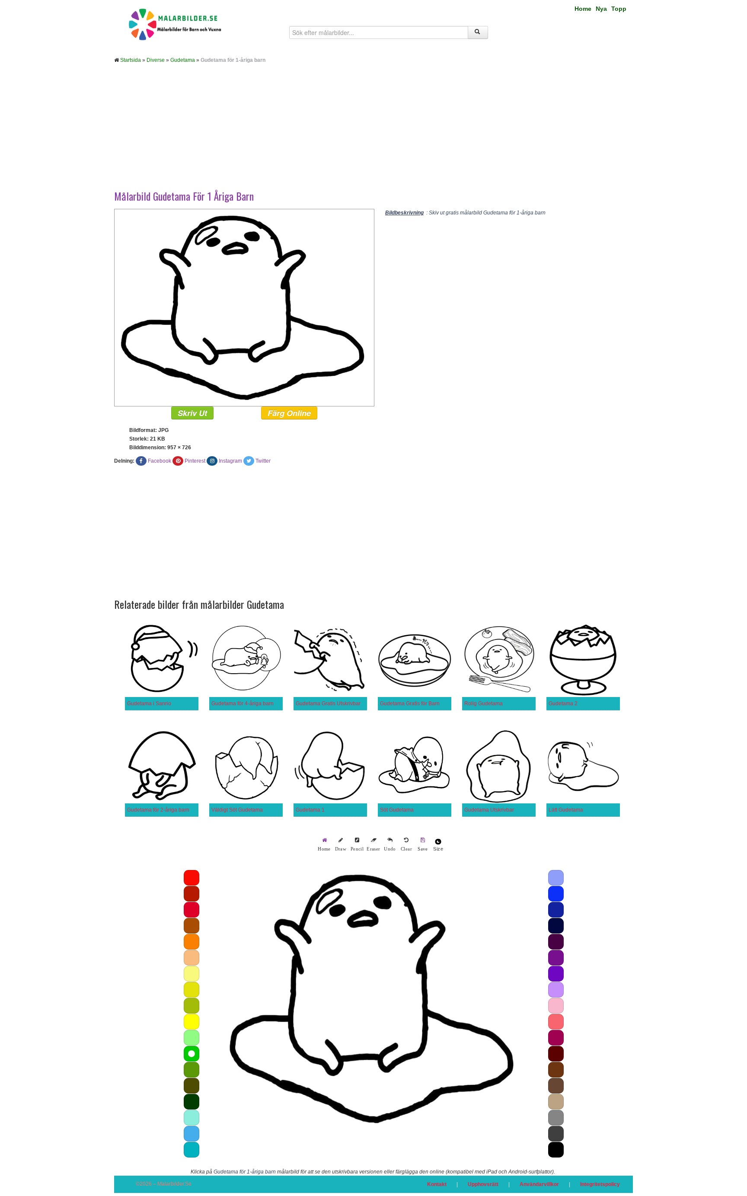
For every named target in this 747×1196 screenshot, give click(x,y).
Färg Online (289, 413)
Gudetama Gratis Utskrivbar (328, 703)
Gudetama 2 (563, 703)
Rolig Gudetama (483, 703)
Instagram (230, 461)
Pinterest (195, 461)
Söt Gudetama (397, 810)
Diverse (156, 60)
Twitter (263, 461)
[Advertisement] (373, 133)
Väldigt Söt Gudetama (237, 810)
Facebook (159, 461)
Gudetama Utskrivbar (489, 810)
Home (583, 8)
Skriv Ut (192, 413)
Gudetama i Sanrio (149, 703)
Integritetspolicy (600, 1184)
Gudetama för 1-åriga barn (245, 1172)
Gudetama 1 (310, 810)
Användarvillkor (539, 1184)
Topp (618, 8)
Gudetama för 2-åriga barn (158, 810)
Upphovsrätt (483, 1184)
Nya (601, 8)
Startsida (130, 60)
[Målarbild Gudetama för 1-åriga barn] (244, 307)
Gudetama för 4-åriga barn (242, 703)
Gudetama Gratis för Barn (410, 703)
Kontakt (437, 1184)
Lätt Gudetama (566, 810)
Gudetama (182, 60)
